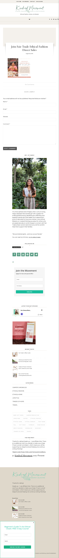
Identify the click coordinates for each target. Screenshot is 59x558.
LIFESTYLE (16, 398)
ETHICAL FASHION (18, 391)
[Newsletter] (36, 254)
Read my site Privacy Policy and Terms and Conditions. (29, 452)
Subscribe (29, 292)
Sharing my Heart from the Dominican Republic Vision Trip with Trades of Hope (25, 360)
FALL (15, 424)
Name (5, 101)
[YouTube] (23, 254)
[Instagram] (18, 254)
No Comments (29, 84)
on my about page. (35, 237)
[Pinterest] (27, 254)
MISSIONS (38, 428)
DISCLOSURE (39, 1)
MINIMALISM (28, 428)
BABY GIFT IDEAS (19, 415)
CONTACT (32, 1)
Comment (6, 124)
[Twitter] (32, 254)
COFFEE (25, 418)
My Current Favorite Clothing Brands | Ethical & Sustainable (25, 374)
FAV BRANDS (25, 1)
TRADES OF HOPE (18, 401)
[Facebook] (14, 254)
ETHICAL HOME (17, 394)
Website (5, 116)
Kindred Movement (23, 455)
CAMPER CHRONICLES (20, 387)
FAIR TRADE (41, 421)
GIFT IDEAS (22, 424)
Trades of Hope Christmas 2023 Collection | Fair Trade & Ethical (25, 367)
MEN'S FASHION (18, 428)
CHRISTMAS (17, 418)
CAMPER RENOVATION (32, 415)
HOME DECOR (41, 424)
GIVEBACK (31, 424)
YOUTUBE (18, 1)
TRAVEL (15, 405)
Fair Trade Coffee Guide (24, 352)
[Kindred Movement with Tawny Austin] (29, 9)
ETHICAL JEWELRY (30, 421)
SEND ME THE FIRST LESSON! (17, 547)
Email (5, 109)
